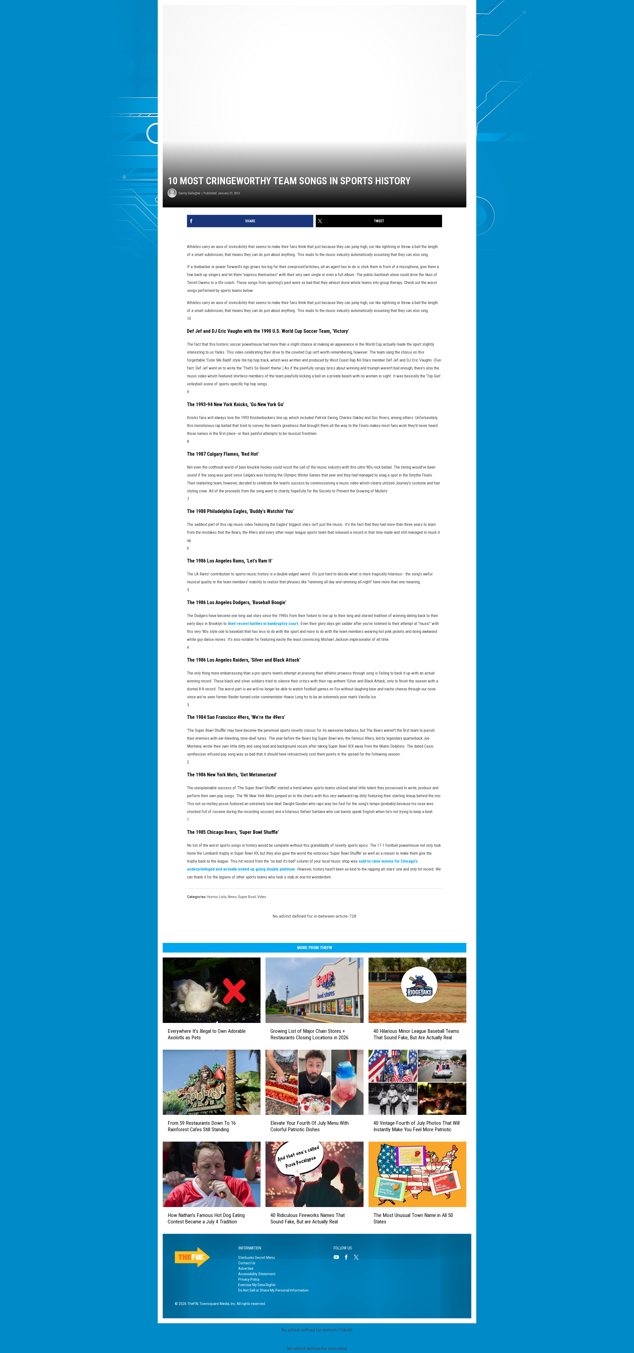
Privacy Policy (249, 1279)
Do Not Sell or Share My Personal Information (273, 1290)
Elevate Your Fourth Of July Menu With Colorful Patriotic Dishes (309, 1126)
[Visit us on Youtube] (338, 1257)
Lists (222, 897)
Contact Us (246, 1263)
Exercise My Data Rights (257, 1285)
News (232, 897)
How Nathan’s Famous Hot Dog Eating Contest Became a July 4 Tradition (206, 1218)
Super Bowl (247, 897)
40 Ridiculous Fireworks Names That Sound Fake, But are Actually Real (307, 1218)
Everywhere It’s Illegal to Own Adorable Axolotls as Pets (207, 1034)
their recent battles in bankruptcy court (263, 623)
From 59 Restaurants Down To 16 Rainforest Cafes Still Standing (202, 1126)
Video (261, 897)
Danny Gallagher (189, 193)
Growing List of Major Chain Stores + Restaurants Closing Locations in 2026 (309, 1034)
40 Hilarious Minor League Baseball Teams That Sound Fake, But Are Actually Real (416, 1034)
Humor (212, 897)
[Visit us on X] (358, 1257)
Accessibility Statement (256, 1274)
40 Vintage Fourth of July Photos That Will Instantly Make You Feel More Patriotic (416, 1126)
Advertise (245, 1268)
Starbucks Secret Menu (256, 1258)
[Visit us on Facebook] (348, 1257)
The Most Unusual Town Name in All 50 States (413, 1218)
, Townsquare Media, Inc (216, 1304)
